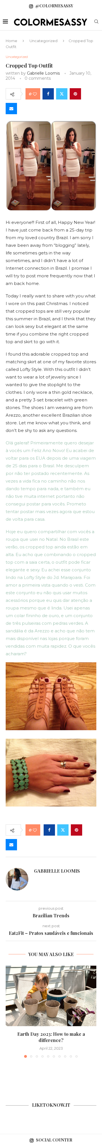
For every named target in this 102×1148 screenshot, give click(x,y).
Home (11, 40)
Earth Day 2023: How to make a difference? (51, 1037)
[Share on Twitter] (61, 94)
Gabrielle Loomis (43, 73)
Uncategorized (43, 40)
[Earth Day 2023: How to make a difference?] (51, 996)
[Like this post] (35, 94)
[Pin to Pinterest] (75, 94)
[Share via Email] (11, 108)
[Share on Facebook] (48, 94)
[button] (10, 1011)
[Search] (96, 22)
